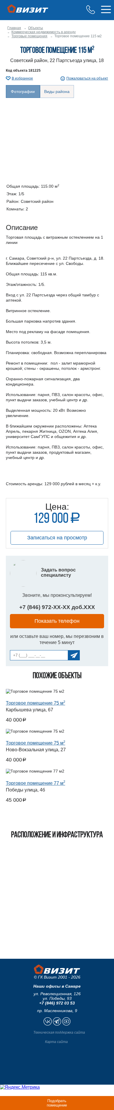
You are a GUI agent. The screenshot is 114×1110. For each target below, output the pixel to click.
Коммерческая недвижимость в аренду (43, 32)
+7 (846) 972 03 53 (57, 1003)
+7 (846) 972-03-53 (90, 9)
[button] (57, 136)
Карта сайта (56, 1042)
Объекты (35, 28)
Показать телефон (57, 621)
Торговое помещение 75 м (35, 703)
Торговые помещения (29, 36)
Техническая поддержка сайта (59, 1032)
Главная (14, 28)
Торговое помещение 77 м (35, 783)
